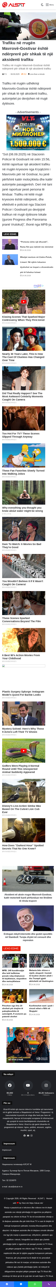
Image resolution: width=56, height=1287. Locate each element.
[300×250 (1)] (28, 149)
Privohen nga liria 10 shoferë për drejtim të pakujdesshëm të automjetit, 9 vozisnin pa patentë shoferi (14, 1011)
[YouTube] (28, 1135)
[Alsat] (13, 4)
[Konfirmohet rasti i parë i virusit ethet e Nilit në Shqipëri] (41, 996)
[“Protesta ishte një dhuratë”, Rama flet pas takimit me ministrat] (10, 244)
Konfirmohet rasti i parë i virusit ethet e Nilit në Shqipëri (41, 1008)
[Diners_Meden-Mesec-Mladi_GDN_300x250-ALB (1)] (28, 1062)
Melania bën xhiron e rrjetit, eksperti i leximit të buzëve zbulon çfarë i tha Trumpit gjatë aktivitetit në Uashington (41, 975)
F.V (5, 74)
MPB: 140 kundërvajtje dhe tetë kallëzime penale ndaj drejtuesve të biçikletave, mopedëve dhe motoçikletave (14, 975)
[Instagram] (31, 1135)
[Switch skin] (42, 6)
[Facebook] (24, 1135)
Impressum (6, 1150)
